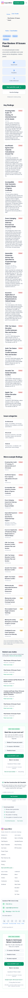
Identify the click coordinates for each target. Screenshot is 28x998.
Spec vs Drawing (19, 838)
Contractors (4, 881)
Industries (3, 861)
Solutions (3, 854)
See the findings (14, 92)
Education (17, 887)
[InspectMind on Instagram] (12, 921)
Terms (22, 923)
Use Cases (3, 848)
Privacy (18, 923)
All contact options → (7, 915)
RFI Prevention (18, 848)
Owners (3, 877)
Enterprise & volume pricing (14, 96)
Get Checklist (14, 796)
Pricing (2, 864)
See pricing (21, 771)
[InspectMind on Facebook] (16, 921)
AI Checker (4, 838)
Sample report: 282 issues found (13, 979)
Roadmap (17, 881)
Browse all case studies (16, 655)
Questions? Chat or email (14, 763)
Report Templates (5, 844)
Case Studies (15, 13)
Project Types (4, 851)
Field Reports (4, 841)
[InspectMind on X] (8, 921)
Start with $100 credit (13, 87)
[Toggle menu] (26, 3)
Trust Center (20, 820)
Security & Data (12, 923)
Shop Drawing (18, 844)
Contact (16, 891)
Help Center (17, 884)
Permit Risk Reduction (10, 820)
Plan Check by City (5, 857)
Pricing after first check (14, 982)
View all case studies (9, 771)
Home (8, 14)
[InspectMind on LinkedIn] (4, 921)
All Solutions (4, 874)
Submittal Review (19, 841)
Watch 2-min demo (14, 760)
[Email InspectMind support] (23, 921)
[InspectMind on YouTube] (20, 921)
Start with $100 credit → (7, 867)
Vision (16, 877)
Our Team (17, 894)
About (16, 874)
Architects (3, 884)
